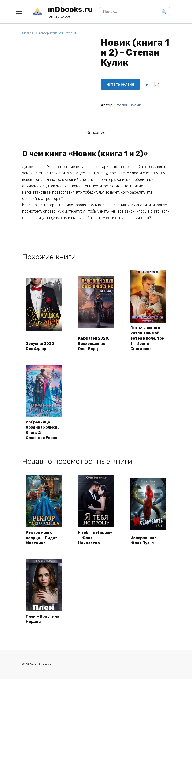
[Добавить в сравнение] (156, 84)
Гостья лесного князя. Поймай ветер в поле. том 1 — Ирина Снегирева (147, 338)
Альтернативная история (57, 33)
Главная (27, 33)
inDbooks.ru (70, 9)
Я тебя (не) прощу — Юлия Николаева (95, 537)
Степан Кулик (127, 105)
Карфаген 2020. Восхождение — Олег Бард (93, 343)
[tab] (95, 132)
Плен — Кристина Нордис (42, 619)
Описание (96, 132)
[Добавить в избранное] (146, 84)
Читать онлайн (120, 84)
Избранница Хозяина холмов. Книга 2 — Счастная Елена (42, 430)
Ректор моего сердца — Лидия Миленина (42, 537)
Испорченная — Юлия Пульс (145, 540)
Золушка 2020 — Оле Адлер (42, 346)
